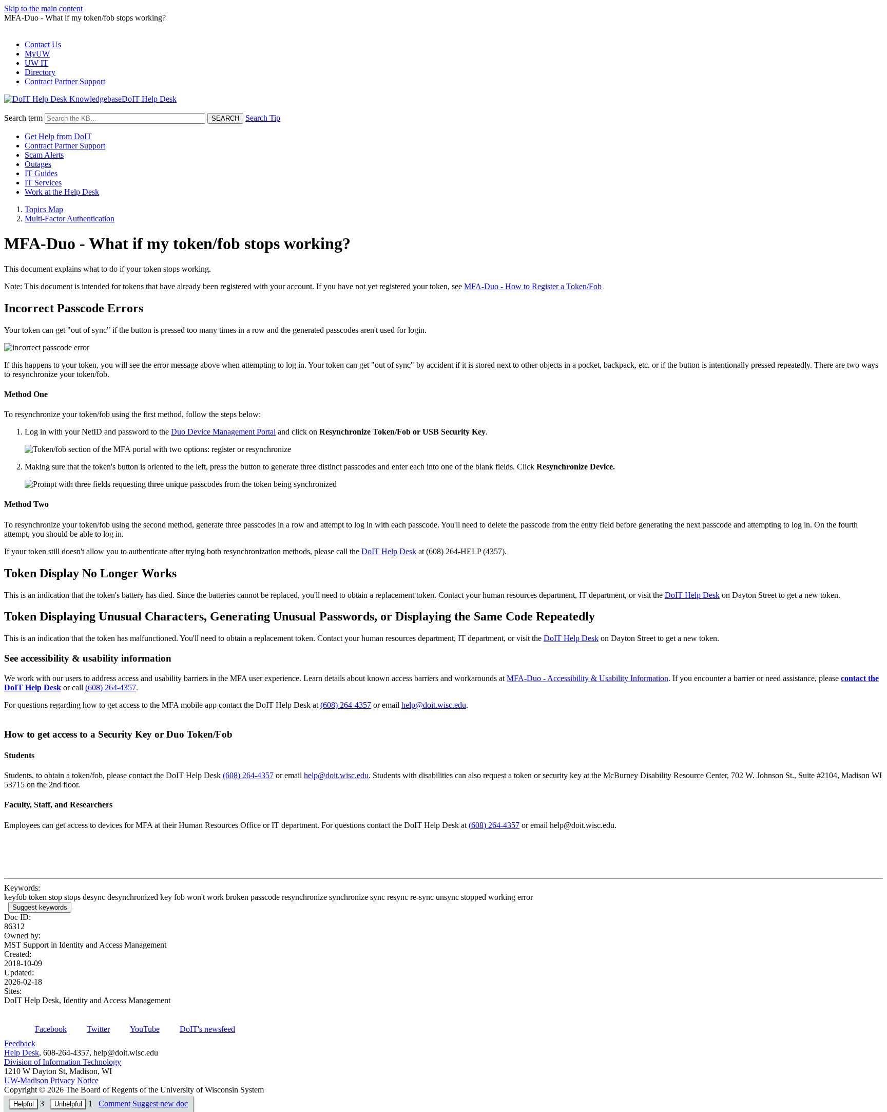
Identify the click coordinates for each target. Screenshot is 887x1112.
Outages (38, 164)
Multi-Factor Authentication (69, 218)
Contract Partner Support (65, 81)
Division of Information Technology (62, 1062)
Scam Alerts (44, 154)
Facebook (51, 1029)
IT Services (43, 182)
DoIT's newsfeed (207, 1029)
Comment (114, 1103)
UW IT (36, 63)
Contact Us (43, 44)
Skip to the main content (43, 8)
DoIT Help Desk (388, 551)
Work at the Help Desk (62, 191)
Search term (23, 118)
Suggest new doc (160, 1103)
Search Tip (262, 118)
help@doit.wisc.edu (433, 705)
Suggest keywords (39, 907)
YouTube (145, 1029)
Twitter (98, 1029)
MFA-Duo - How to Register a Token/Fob (533, 286)
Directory (40, 72)
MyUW (37, 53)
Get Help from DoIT (58, 136)
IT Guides (41, 173)
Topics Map (44, 209)
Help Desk (21, 1052)
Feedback (19, 1043)
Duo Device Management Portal (223, 431)
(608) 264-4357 (110, 687)
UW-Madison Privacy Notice (51, 1080)
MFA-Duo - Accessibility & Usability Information (587, 678)
